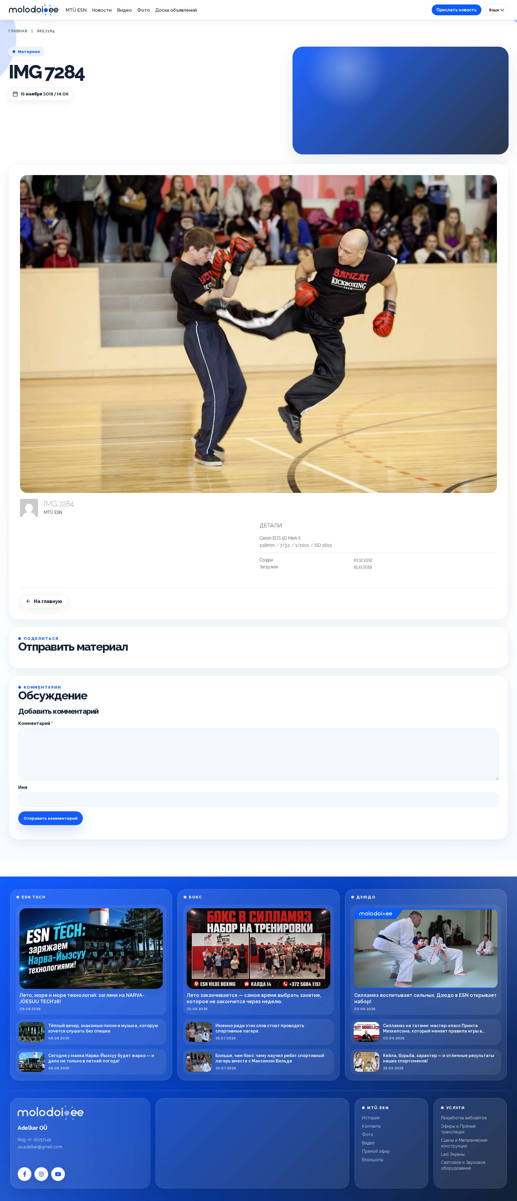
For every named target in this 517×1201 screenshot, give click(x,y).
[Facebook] (24, 1174)
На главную (48, 601)
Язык (494, 9)
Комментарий (35, 723)
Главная (17, 31)
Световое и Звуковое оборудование (463, 1165)
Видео (124, 10)
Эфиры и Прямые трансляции (458, 1129)
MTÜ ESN (76, 10)
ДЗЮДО (366, 897)
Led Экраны (453, 1154)
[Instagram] (41, 1174)
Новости (102, 10)
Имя (22, 787)
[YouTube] (58, 1174)
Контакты (371, 1126)
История (370, 1117)
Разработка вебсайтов (464, 1117)
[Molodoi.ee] (50, 1113)
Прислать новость (457, 9)
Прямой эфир (376, 1151)
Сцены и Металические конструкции (464, 1143)
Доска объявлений (176, 10)
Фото (143, 10)
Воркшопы (372, 1159)
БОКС (195, 897)
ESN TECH (33, 897)
